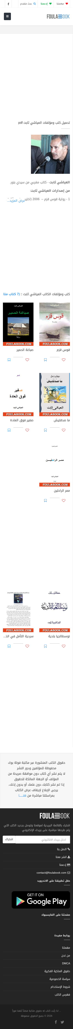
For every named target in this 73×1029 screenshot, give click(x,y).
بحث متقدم (26, 4)
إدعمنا (63, 865)
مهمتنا (61, 4)
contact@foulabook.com (51, 872)
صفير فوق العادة (21, 420)
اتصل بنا (62, 849)
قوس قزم (63, 350)
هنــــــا (22, 795)
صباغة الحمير (25, 350)
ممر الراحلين (62, 491)
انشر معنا (62, 857)
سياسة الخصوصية (59, 979)
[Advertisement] (36, 79)
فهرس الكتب (62, 994)
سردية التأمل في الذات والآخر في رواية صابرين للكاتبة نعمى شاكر (18, 636)
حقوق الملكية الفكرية (57, 971)
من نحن (65, 955)
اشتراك (9, 839)
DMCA (66, 963)
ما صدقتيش (62, 420)
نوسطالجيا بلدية (59, 636)
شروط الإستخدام (60, 987)
